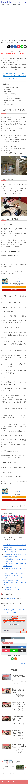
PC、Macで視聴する (9, 104)
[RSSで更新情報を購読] (15, 658)
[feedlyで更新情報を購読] (12, 658)
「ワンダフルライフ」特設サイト (12, 98)
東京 (4, 640)
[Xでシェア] (8, 46)
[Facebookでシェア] (12, 46)
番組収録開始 (7, 89)
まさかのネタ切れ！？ (9, 91)
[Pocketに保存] (18, 46)
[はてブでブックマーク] (15, 46)
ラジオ (23, 638)
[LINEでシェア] (21, 46)
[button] (25, 46)
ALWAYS (17, 278)
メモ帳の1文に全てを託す (10, 94)
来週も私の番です (8, 96)
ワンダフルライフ (6, 638)
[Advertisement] (14, 21)
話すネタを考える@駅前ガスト (11, 87)
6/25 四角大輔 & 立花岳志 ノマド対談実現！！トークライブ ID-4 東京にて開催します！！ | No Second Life (15, 76)
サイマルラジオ (11, 598)
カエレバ (19, 281)
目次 (6, 84)
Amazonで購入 (14, 286)
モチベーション (16, 638)
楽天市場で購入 (14, 289)
